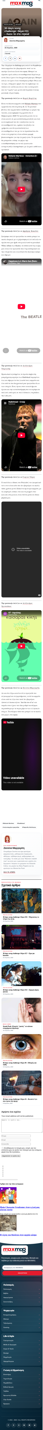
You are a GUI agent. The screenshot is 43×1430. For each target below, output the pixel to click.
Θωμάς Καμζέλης (30, 98)
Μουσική (18, 24)
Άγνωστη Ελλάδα (9, 1395)
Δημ (24, 231)
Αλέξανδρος (28, 365)
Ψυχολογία (7, 1357)
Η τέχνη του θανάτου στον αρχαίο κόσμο (18, 1235)
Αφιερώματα (8, 1297)
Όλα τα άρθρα (9, 872)
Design (6, 1353)
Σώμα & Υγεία (8, 1349)
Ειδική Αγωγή (8, 1387)
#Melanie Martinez (8, 823)
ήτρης (28, 231)
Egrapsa (6, 1404)
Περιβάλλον (7, 1383)
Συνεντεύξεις (8, 1302)
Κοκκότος (34, 231)
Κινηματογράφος (9, 1315)
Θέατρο (6, 1319)
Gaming (6, 1327)
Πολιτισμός (7, 1289)
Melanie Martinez (31, 103)
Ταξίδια (6, 1391)
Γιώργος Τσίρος (29, 477)
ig (24, 1425)
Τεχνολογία (7, 1379)
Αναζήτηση (22, 1273)
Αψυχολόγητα (8, 1361)
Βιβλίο (5, 1293)
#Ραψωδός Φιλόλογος (29, 827)
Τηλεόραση (7, 1323)
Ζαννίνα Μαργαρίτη (31, 688)
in (15, 58)
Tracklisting (8, 24)
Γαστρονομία (8, 1340)
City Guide (7, 1399)
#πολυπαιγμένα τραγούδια (11, 827)
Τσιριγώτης (5, 368)
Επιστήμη (7, 1374)
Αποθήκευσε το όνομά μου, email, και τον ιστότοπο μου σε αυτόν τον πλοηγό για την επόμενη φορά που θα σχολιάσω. (21, 1150)
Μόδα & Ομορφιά (9, 1344)
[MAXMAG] (21, 4)
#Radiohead (21, 823)
